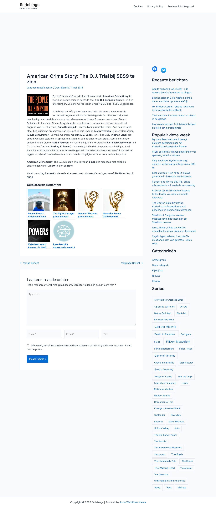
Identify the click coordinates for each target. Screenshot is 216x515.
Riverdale (176, 415)
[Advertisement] (108, 34)
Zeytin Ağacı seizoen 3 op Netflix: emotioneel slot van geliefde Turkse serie (172, 240)
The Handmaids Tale (165, 461)
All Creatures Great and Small (168, 300)
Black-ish (181, 313)
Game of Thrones (165, 355)
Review (156, 281)
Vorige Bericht (29, 263)
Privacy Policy (155, 6)
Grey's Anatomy (163, 369)
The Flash (177, 454)
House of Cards (163, 376)
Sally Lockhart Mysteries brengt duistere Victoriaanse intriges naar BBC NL (174, 164)
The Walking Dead (164, 467)
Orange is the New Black (167, 408)
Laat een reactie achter (40, 87)
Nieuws (156, 275)
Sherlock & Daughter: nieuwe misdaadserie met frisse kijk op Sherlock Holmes (169, 219)
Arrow (183, 306)
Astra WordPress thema (133, 502)
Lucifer (185, 383)
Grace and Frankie (164, 362)
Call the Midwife (165, 326)
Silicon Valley (161, 428)
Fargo (157, 342)
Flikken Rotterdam (164, 348)
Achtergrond (159, 259)
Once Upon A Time (163, 402)
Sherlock (158, 421)
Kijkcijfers (157, 270)
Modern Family (162, 395)
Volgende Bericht (132, 263)
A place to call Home (164, 306)
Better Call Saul (162, 313)
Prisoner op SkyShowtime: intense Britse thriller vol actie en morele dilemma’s (171, 194)
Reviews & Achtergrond (181, 6)
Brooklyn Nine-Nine (164, 319)
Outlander (159, 415)
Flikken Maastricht (178, 341)
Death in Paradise (164, 334)
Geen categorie (160, 265)
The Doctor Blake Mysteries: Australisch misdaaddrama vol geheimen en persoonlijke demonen (171, 206)
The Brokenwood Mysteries (168, 447)
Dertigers (186, 334)
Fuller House (185, 348)
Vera (168, 487)
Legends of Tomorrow (165, 383)
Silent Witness (176, 421)
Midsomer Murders (163, 389)
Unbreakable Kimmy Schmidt (169, 480)
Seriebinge (30, 4)
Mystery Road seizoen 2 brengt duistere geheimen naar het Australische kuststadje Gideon (169, 143)
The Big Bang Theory (165, 435)
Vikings (182, 487)
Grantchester (186, 362)
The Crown (159, 454)
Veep (157, 487)
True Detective (161, 474)
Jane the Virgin (185, 376)
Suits (177, 428)
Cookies (138, 6)
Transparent (186, 468)
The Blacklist (160, 441)
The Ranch (187, 461)
